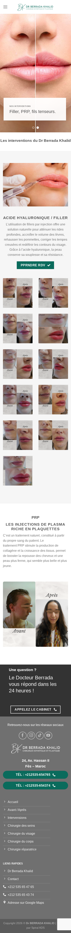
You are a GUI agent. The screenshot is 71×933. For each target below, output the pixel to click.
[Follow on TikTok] (40, 736)
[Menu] (5, 7)
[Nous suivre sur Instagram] (31, 736)
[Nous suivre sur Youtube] (48, 736)
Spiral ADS (38, 927)
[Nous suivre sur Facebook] (23, 736)
